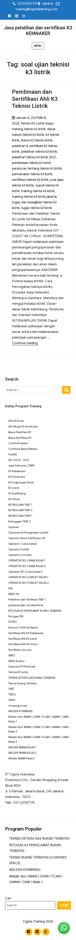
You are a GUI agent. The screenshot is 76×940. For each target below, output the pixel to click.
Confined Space (18, 443)
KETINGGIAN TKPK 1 (20, 516)
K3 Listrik (13, 488)
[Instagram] (23, 16)
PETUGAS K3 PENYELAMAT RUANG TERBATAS (34, 611)
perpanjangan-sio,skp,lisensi (25, 605)
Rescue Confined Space (23, 627)
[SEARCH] (66, 389)
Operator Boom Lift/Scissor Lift (26, 538)
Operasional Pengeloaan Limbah (28, 532)
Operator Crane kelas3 (22, 544)
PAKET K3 (13, 594)
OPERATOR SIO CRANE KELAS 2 (27, 566)
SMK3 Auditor (16, 661)
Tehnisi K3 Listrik (32, 123)
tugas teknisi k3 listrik (36, 208)
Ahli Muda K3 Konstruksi (23, 426)
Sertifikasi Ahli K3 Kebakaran (25, 633)
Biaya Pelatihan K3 (19, 432)
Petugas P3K (16, 616)
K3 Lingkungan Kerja (21, 482)
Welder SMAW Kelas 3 (21, 758)
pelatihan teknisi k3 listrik (39, 152)
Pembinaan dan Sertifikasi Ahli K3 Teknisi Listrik (35, 99)
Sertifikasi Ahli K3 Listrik (22, 638)
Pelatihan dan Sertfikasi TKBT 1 (27, 599)
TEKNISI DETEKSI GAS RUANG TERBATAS (31, 678)
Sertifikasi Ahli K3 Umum (23, 644)
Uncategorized (17, 705)
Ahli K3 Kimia (16, 421)
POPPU (12, 622)
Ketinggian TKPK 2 (19, 521)
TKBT (11, 689)
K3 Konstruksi (16, 477)
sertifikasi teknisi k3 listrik (30, 180)
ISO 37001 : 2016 (18, 460)
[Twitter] (16, 16)
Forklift (12, 454)
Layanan (13, 527)
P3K (10, 588)
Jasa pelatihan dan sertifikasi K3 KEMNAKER (38, 30)
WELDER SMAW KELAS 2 (22, 753)
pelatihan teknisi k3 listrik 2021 (34, 157)
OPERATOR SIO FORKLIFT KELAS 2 (28, 583)
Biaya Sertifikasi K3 (19, 438)
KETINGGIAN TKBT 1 (20, 505)
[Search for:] (34, 390)
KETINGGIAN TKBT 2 (20, 510)
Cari (8, 898)
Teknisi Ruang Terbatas (22, 683)
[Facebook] (9, 16)
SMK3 (11, 655)
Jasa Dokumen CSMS (21, 465)
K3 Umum (14, 499)
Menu (38, 45)
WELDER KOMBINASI (20, 711)
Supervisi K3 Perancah (21, 666)
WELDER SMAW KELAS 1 (22, 747)
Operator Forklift (18, 549)
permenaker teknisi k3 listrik (32, 174)
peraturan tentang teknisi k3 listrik (37, 169)
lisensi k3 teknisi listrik (36, 140)
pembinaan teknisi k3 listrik (31, 163)
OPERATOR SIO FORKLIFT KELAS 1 (28, 577)
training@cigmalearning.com (37, 9)
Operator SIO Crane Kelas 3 (25, 571)
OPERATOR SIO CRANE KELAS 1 (26, 560)
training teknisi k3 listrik (38, 191)
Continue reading (25, 343)
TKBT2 (12, 694)
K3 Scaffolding (17, 493)
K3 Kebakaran (17, 471)
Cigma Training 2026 (38, 921)
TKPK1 (12, 700)
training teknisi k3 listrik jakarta (34, 197)
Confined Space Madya (22, 449)
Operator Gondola (19, 555)
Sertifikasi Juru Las (19, 650)
